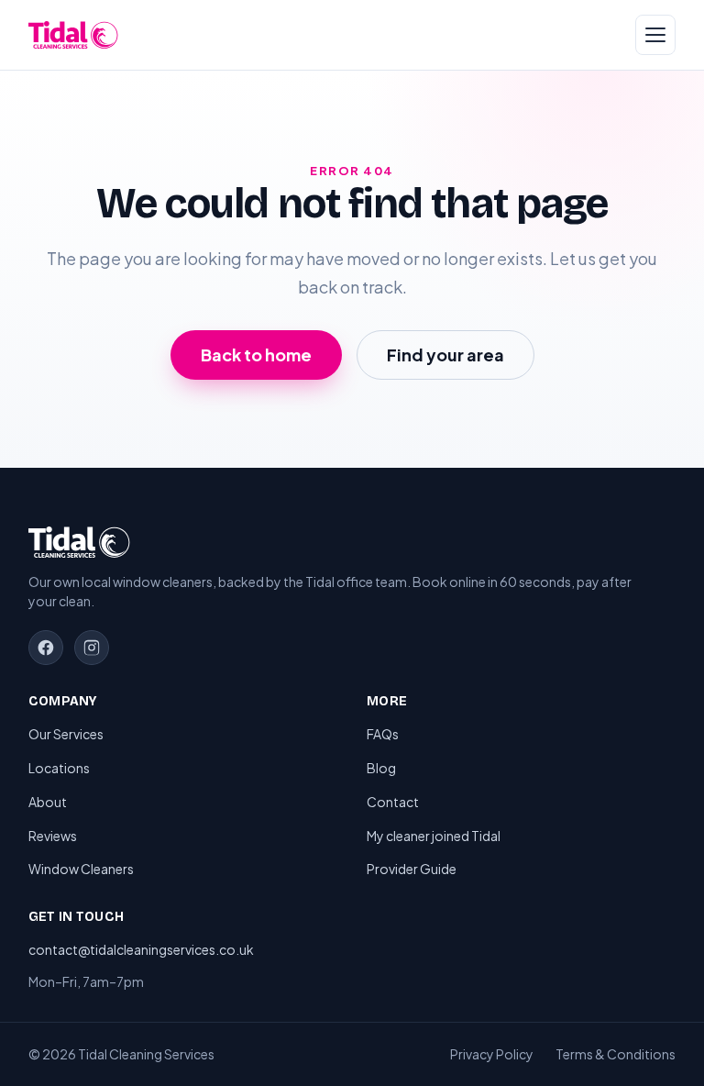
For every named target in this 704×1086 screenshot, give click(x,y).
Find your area (445, 354)
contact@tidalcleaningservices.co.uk (141, 949)
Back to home (256, 354)
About (47, 801)
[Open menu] (655, 35)
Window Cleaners (81, 868)
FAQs (383, 734)
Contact (393, 801)
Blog (381, 767)
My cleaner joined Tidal (433, 835)
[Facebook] (45, 647)
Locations (59, 767)
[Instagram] (91, 647)
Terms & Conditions (616, 1054)
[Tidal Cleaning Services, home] (73, 35)
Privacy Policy (492, 1054)
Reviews (52, 835)
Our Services (66, 734)
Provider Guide (411, 868)
